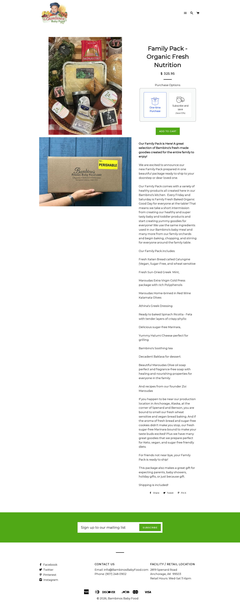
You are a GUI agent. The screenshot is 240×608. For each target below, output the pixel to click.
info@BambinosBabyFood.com (126, 569)
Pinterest (49, 574)
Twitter (48, 569)
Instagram (50, 579)
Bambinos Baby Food (123, 598)
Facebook (50, 564)
